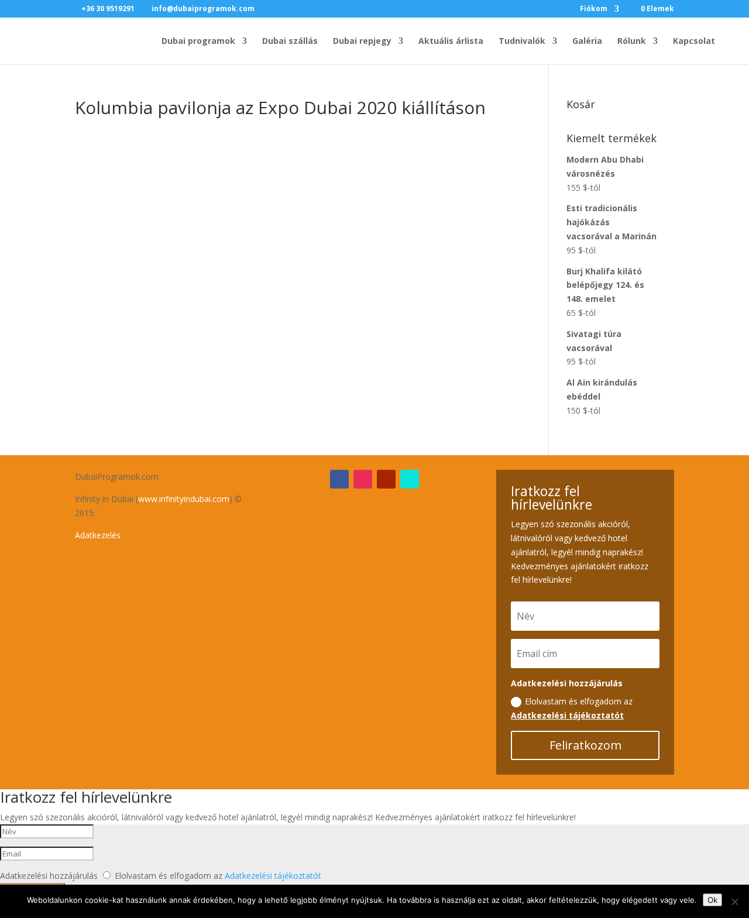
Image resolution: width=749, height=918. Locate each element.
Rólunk (631, 41)
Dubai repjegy (362, 41)
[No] (734, 901)
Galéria (587, 41)
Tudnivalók (522, 41)
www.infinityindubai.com (183, 498)
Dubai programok (198, 41)
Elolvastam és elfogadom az (572, 708)
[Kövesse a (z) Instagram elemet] (362, 479)
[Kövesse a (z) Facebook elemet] (339, 479)
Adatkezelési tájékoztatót (567, 715)
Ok (712, 900)
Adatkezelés (98, 535)
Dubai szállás (290, 41)
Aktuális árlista (450, 41)
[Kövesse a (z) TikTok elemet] (409, 479)
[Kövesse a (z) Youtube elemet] (386, 479)
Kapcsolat (694, 41)
